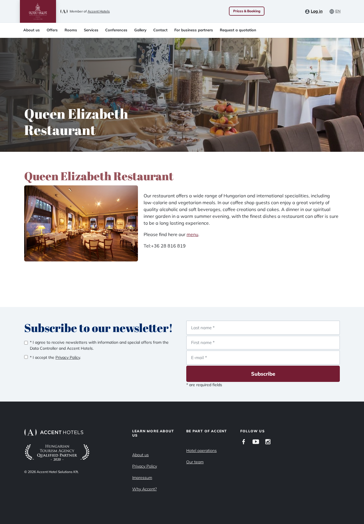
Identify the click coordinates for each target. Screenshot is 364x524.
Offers (52, 30)
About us (31, 30)
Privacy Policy (144, 466)
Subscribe (263, 374)
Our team (195, 461)
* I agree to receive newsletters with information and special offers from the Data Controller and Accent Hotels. (99, 345)
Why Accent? (144, 489)
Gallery (140, 30)
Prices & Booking (246, 11)
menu (192, 234)
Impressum (142, 477)
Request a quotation (238, 30)
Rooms (71, 30)
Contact (160, 30)
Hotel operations (201, 450)
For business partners (193, 30)
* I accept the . (55, 357)
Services (91, 30)
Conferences (116, 30)
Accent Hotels (99, 11)
